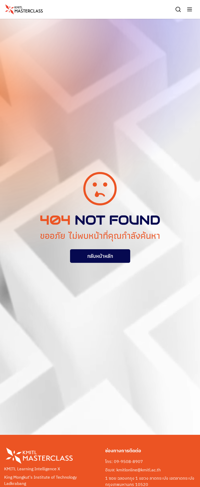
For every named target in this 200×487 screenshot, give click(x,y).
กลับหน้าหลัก (100, 256)
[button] (189, 9)
